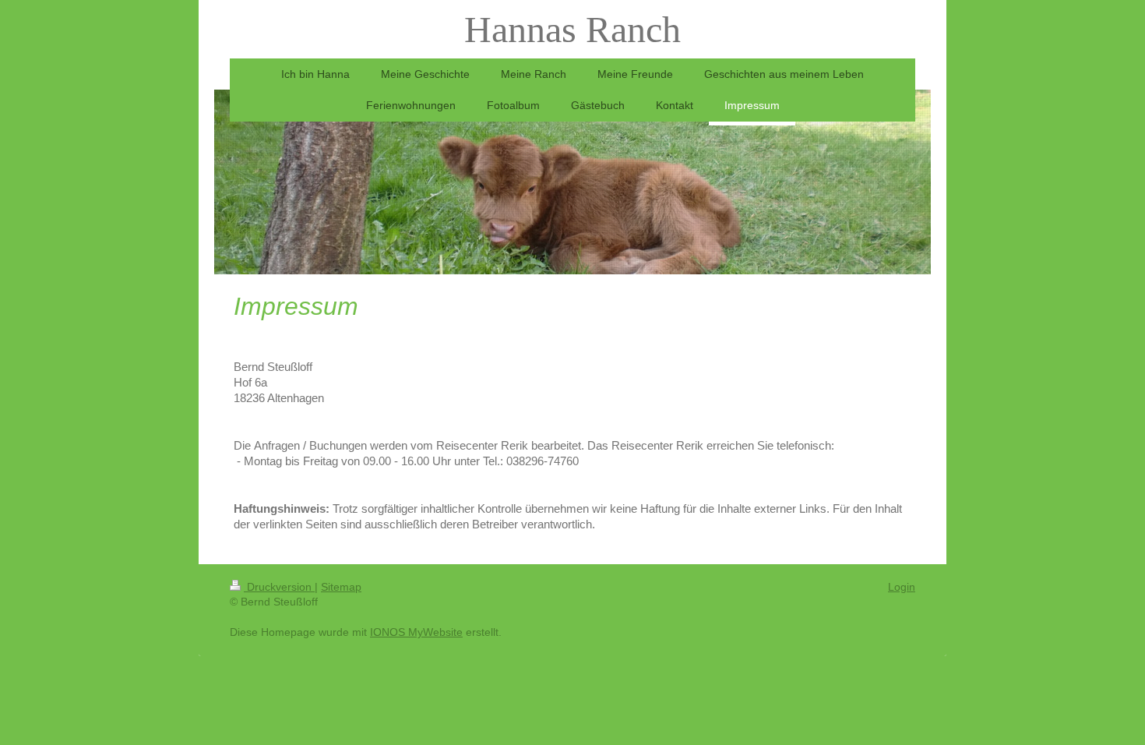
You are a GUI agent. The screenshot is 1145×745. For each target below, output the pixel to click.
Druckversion (279, 587)
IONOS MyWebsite (416, 632)
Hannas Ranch (572, 29)
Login (901, 587)
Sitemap (341, 587)
